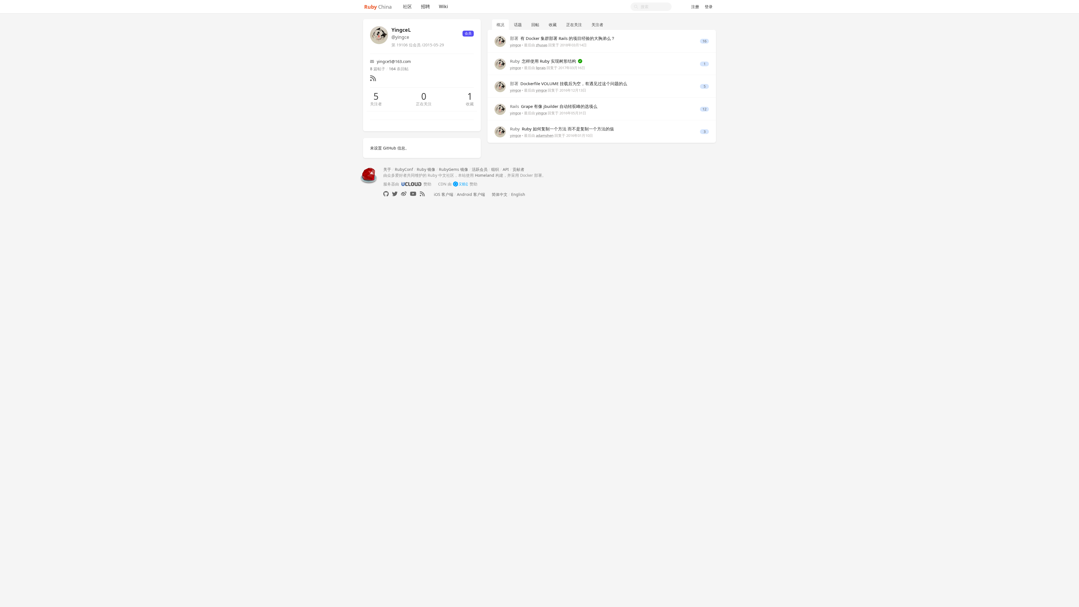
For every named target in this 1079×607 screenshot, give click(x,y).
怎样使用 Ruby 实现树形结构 (543, 61)
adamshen (545, 135)
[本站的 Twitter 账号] (395, 194)
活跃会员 (480, 169)
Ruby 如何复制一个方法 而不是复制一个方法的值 (562, 129)
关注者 (376, 104)
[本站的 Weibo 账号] (404, 194)
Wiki (443, 6)
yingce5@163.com (394, 61)
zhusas (541, 44)
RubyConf (404, 169)
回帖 (535, 24)
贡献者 (518, 169)
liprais (541, 67)
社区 (407, 6)
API (506, 169)
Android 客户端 (471, 194)
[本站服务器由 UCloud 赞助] (411, 184)
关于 (387, 169)
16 (704, 41)
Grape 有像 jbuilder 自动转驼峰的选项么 (553, 106)
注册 (695, 6)
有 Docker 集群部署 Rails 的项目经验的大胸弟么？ (562, 38)
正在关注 (424, 104)
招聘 (425, 6)
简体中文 (499, 194)
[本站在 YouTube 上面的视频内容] (413, 194)
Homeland (484, 175)
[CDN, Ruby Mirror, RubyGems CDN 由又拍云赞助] (460, 184)
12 (704, 109)
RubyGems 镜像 (453, 169)
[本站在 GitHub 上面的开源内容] (386, 194)
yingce (515, 44)
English (518, 194)
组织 (495, 169)
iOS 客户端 (443, 194)
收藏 (470, 104)
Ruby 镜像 (426, 169)
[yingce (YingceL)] (500, 41)
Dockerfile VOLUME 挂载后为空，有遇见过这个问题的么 (568, 83)
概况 (500, 24)
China (378, 6)
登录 (709, 6)
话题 (518, 24)
